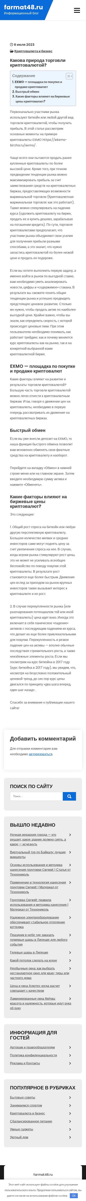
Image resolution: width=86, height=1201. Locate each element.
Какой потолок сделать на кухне (33, 960)
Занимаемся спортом (26, 1105)
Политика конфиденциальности (33, 1055)
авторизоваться (40, 754)
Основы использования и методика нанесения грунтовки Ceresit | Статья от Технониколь (40, 870)
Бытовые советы (22, 1097)
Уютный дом (19, 1137)
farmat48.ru (23, 7)
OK (74, 1195)
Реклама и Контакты (25, 1063)
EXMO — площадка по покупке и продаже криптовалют (38, 84)
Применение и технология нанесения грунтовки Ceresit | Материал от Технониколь (38, 887)
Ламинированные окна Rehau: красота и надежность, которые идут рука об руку (40, 1003)
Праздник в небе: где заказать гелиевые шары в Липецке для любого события (38, 940)
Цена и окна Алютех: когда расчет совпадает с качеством (35, 988)
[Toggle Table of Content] (67, 76)
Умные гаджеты (21, 1129)
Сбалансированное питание (31, 1121)
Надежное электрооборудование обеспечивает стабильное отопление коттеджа (37, 922)
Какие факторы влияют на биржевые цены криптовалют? (43, 98)
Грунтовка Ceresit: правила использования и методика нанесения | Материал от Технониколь (39, 905)
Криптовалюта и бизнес (33, 51)
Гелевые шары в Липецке (29, 952)
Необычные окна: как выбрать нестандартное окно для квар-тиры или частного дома (39, 973)
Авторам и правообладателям (32, 1047)
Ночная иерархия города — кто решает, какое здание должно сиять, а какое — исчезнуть (38, 839)
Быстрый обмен (27, 92)
